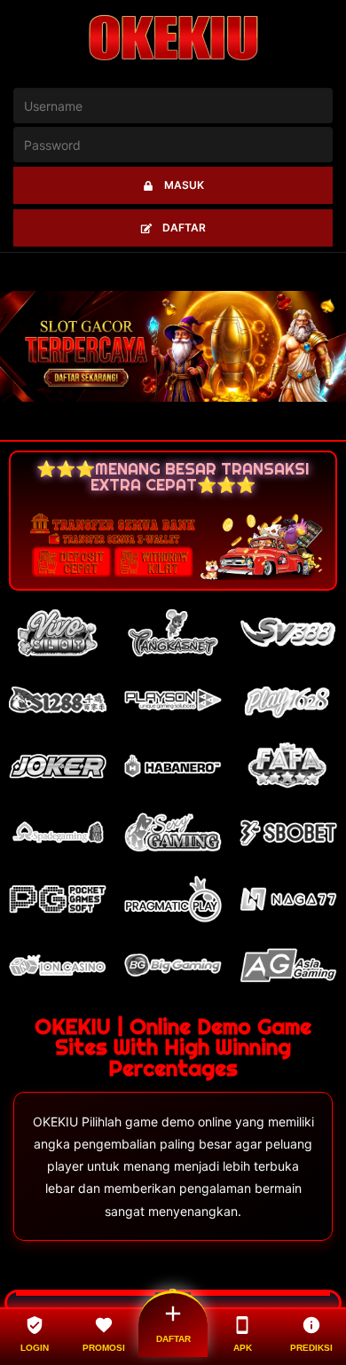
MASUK (184, 185)
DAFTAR (184, 227)
